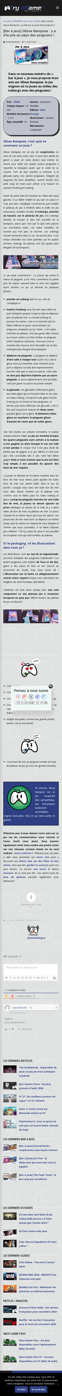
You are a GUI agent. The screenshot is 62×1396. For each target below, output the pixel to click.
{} (42, 977)
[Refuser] (58, 1384)
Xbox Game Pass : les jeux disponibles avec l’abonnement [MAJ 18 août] (37, 1344)
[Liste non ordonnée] (26, 978)
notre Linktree (23, 853)
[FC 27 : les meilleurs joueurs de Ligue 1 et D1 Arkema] (10, 1098)
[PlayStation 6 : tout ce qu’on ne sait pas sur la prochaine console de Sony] (10, 1123)
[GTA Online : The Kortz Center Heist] (10, 1264)
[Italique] (10, 978)
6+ (8, 920)
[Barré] (18, 978)
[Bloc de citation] (30, 978)
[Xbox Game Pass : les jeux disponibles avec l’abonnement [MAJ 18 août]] (10, 1342)
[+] (46, 977)
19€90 (16, 101)
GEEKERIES (17, 21)
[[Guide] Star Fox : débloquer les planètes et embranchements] (10, 1289)
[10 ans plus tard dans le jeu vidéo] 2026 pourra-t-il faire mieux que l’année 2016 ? (35, 1218)
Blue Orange (17, 920)
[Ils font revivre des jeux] (10, 1233)
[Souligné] (14, 978)
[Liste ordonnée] (22, 978)
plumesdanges (12, 42)
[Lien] (38, 978)
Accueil (6, 21)
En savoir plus (38, 1389)
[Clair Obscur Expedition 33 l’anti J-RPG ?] (10, 1243)
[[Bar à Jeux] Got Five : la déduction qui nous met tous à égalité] (10, 1160)
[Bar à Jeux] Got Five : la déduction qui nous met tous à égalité (37, 1162)
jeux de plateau (14, 877)
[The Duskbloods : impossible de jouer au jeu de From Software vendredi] (10, 1069)
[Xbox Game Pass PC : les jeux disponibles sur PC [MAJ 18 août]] (10, 1358)
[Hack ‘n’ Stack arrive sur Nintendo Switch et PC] (10, 1111)
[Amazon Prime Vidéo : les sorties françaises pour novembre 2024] (10, 1309)
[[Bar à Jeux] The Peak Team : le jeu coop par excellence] (10, 1176)
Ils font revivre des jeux (33, 1231)
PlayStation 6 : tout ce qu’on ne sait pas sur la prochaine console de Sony (38, 1125)
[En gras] (6, 978)
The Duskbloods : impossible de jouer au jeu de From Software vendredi (38, 1071)
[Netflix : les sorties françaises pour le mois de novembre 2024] (10, 1321)
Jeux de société (32, 21)
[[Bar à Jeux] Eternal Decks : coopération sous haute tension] (10, 1147)
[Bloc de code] (34, 978)
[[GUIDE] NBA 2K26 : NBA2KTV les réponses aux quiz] (10, 1276)
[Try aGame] (24, 11)
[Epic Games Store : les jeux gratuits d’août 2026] (10, 1085)
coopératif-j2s (32, 920)
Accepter (21, 1389)
